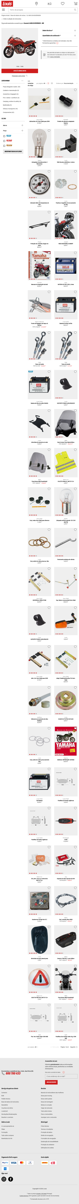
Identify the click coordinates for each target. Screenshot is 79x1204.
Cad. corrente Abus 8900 (65, 919)
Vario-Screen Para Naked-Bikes (65, 442)
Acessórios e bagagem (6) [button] (10, 94)
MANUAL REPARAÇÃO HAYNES (65, 760)
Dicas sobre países (46, 1099)
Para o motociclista (47, 1114)
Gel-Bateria (39, 800)
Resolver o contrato (7, 1117)
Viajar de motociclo (46, 1108)
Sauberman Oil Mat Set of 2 (39, 919)
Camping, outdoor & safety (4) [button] (12, 101)
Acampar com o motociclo (49, 1117)
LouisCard (4, 1111)
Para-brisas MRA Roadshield (39, 481)
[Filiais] (36, 3)
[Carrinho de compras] (76, 3)
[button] (75, 9)
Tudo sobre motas (46, 1111)
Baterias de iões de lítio (66, 323)
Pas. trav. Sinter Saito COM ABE (39, 1036)
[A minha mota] (49, 3)
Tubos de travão (39, 364)
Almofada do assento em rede (39, 442)
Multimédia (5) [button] (7, 105)
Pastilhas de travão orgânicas (66, 800)
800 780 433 (13, 1073)
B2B (2, 1095)
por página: (39, 83)
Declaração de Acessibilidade (49, 1141)
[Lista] (52, 83)
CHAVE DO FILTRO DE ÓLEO (65, 719)
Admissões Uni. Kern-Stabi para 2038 (39, 121)
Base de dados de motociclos (10, 1102)
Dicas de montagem (47, 1102)
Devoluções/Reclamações (9, 1114)
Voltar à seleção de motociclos (12, 19)
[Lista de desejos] (63, 3)
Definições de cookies (47, 1147)
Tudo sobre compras (7, 1135)
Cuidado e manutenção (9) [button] (11, 90)
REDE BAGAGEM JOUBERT (66, 243)
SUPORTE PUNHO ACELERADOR (66, 403)
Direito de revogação (47, 1135)
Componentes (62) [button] (8, 112)
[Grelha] (48, 83)
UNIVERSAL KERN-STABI (39, 600)
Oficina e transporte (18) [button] (10, 108)
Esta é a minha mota (19, 71)
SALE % (9, 140)
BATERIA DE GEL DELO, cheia (66, 284)
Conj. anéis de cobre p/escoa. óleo (39, 561)
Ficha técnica (45, 1126)
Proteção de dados (46, 1132)
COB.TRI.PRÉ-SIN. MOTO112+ (39, 997)
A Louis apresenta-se (7, 1126)
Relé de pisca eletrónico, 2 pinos (66, 162)
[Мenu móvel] (3, 9)
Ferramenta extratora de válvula (65, 559)
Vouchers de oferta (7, 1108)
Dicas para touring (46, 1095)
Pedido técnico (5, 1099)
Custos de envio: (24, 1195)
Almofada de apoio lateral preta (39, 958)
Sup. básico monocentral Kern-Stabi (66, 600)
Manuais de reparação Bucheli (39, 284)
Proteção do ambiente (47, 1144)
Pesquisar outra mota (18, 76)
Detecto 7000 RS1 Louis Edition (65, 958)
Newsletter (4, 1105)
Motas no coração (46, 1105)
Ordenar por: (60, 83)
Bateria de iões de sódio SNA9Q (39, 403)
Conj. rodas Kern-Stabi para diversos (39, 520)
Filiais (3, 1129)
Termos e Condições (47, 1129)
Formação (4, 1132)
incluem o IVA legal (41, 1193)
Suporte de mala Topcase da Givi (66, 878)
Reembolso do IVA (6, 1138)
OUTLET (9, 145)
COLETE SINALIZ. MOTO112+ (66, 481)
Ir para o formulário (55, 57)
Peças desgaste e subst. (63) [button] (11, 87)
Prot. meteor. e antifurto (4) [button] (11, 97)
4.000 (65, 839)
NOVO (9, 135)
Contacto (4, 1092)
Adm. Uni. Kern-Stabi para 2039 (39, 678)
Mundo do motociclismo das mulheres (52, 1092)
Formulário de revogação (48, 1138)
